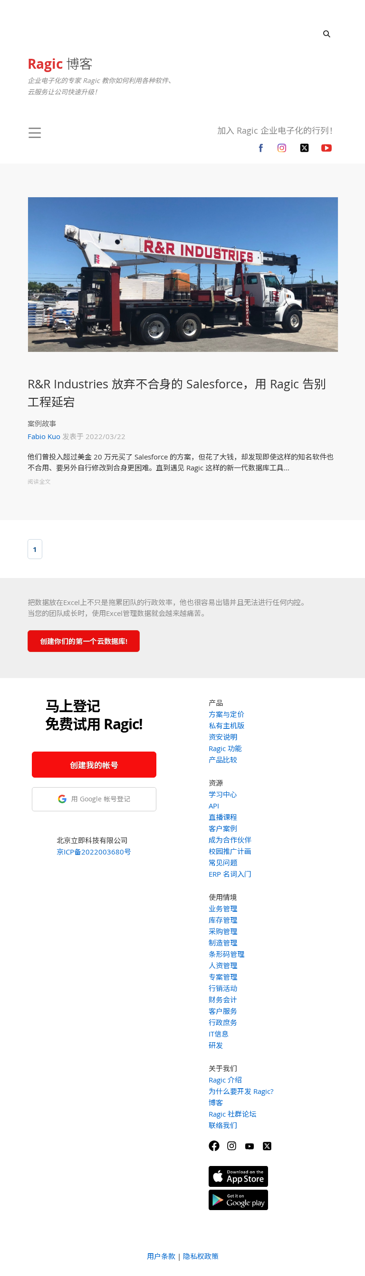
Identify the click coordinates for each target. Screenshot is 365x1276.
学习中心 (223, 794)
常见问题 (223, 862)
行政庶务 (223, 1022)
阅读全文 (39, 481)
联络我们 (223, 1125)
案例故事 (42, 423)
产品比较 (223, 759)
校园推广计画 (230, 851)
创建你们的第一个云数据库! (83, 641)
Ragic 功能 (225, 748)
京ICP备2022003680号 (94, 851)
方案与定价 (226, 714)
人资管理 (223, 965)
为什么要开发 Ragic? (241, 1091)
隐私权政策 (201, 1256)
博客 (60, 64)
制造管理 (223, 942)
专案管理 (223, 977)
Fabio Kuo (44, 436)
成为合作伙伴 (230, 840)
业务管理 (223, 908)
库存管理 (223, 920)
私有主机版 (226, 725)
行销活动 (223, 988)
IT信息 (219, 1033)
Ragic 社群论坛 (232, 1114)
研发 (216, 1045)
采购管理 (223, 931)
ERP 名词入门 (230, 874)
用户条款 (161, 1256)
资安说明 (223, 737)
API (214, 805)
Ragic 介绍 (225, 1079)
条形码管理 (226, 954)
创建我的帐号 (94, 765)
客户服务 (223, 1011)
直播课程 (223, 817)
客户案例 (223, 828)
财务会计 (223, 999)
